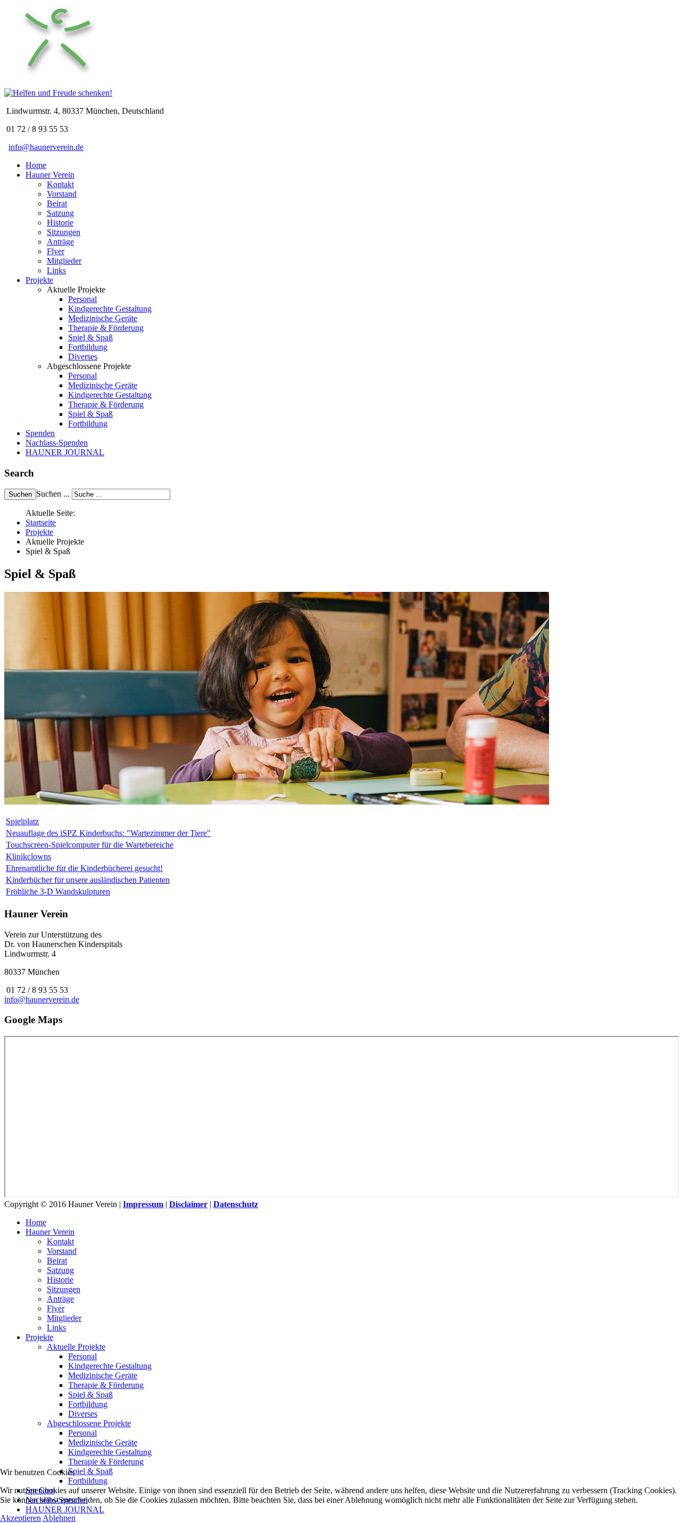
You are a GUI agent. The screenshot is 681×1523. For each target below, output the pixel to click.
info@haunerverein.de (46, 147)
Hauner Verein (50, 174)
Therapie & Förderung (106, 327)
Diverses (82, 356)
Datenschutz (235, 1204)
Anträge (60, 241)
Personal (82, 299)
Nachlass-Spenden (57, 442)
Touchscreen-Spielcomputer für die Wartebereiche (89, 844)
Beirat (57, 203)
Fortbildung (87, 347)
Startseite (41, 522)
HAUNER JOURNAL (65, 452)
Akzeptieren (20, 1517)
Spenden (40, 433)
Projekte (39, 279)
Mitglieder (64, 260)
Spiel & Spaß (90, 337)
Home (36, 165)
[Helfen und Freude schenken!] (57, 83)
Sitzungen (63, 232)
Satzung (60, 212)
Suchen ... (53, 493)
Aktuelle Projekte (76, 1346)
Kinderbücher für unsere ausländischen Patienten (88, 879)
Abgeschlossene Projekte (89, 1423)
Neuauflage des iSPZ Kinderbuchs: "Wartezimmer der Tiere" (108, 833)
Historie (60, 222)
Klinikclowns (28, 856)
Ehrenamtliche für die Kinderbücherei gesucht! (84, 868)
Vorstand (62, 193)
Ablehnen (59, 1517)
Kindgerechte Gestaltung (110, 308)
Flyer (55, 251)
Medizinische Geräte (102, 318)
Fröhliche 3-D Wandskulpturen (58, 891)
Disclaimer (188, 1204)
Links (56, 270)
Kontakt (60, 184)
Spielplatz (22, 821)
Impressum (143, 1204)
